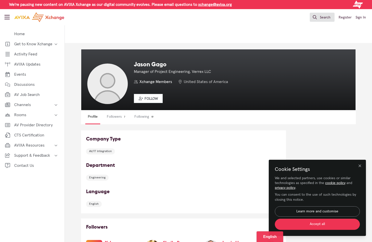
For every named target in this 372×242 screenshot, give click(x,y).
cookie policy (335, 183)
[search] (322, 17)
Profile (93, 116)
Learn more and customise (317, 211)
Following (143, 116)
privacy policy (285, 188)
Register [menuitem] (345, 17)
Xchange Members (155, 82)
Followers (116, 116)
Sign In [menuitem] (361, 17)
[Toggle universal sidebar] (7, 17)
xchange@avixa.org (215, 5)
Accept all (317, 224)
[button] (148, 98)
